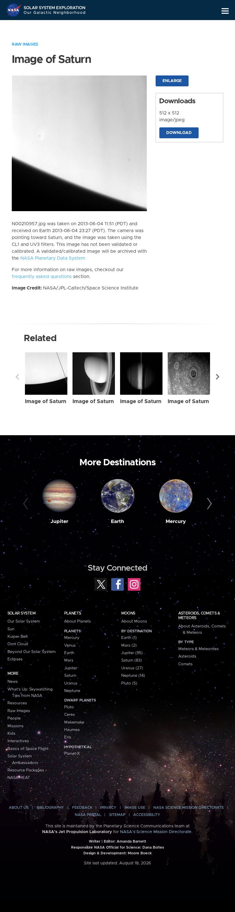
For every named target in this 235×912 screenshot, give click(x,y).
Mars (68, 660)
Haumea (72, 730)
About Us (19, 808)
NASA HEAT (18, 778)
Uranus (70, 683)
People (14, 718)
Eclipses (15, 659)
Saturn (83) (131, 660)
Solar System (21, 613)
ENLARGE (172, 81)
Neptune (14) (133, 676)
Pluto (69, 707)
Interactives (18, 741)
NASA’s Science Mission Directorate (155, 832)
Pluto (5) (129, 683)
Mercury (176, 521)
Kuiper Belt (17, 637)
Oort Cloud (17, 644)
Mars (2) (129, 645)
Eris (67, 737)
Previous (17, 377)
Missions (15, 726)
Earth (117, 521)
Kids (11, 734)
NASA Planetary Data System (52, 258)
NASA (14, 10)
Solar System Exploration (54, 6)
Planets (72, 613)
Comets (185, 664)
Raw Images (25, 44)
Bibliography (50, 808)
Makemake (74, 722)
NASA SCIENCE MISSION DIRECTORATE (188, 808)
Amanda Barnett (131, 841)
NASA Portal (88, 815)
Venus (70, 645)
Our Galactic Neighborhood (54, 13)
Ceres (69, 715)
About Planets (77, 621)
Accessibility (146, 815)
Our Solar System (23, 621)
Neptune (72, 691)
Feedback (82, 808)
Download (179, 133)
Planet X (72, 754)
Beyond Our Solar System (31, 652)
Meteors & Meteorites (198, 649)
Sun (10, 629)
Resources (17, 703)
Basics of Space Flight (27, 749)
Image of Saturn (45, 401)
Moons (128, 613)
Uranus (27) (132, 668)
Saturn (70, 676)
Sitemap (117, 815)
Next (218, 377)
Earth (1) (129, 638)
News (12, 682)
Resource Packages (25, 770)
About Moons (134, 621)
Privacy (108, 808)
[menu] (225, 11)
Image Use (135, 808)
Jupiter (59, 521)
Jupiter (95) (132, 653)
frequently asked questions (42, 276)
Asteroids (187, 656)
